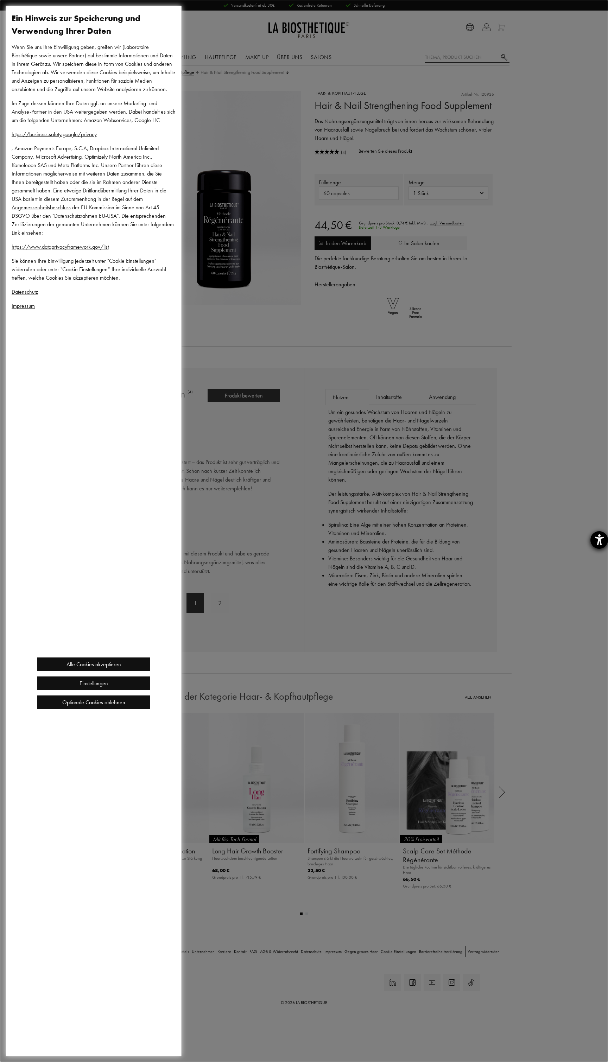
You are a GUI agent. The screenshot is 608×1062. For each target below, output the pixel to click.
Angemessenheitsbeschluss (41, 207)
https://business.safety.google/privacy (54, 134)
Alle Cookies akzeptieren (93, 664)
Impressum (23, 305)
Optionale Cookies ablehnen (93, 702)
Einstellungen (94, 683)
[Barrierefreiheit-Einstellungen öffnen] (599, 540)
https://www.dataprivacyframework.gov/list (60, 246)
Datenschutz (25, 291)
